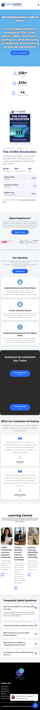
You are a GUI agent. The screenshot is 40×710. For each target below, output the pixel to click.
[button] (38, 5)
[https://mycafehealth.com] (13, 5)
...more (6, 576)
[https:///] (20, 674)
